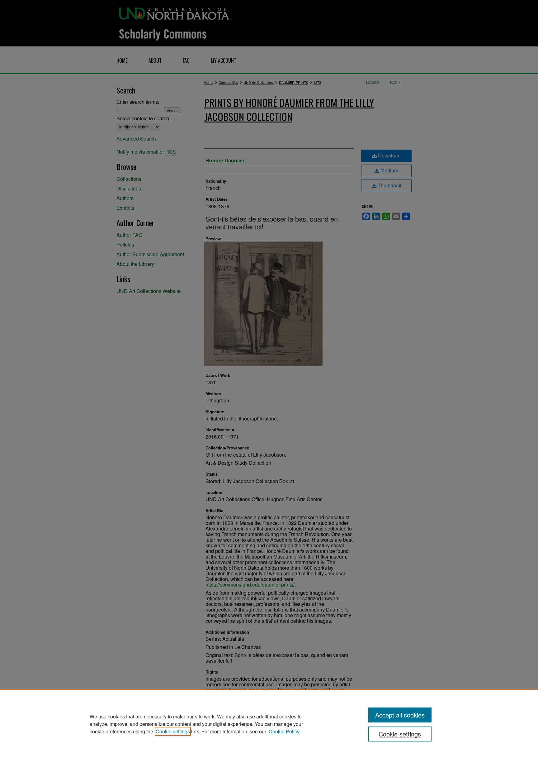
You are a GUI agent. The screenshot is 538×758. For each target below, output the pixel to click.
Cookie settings (173, 731)
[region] (269, 723)
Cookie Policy (284, 731)
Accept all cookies (400, 714)
